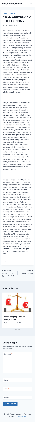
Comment (8, 354)
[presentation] (17, 303)
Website (7, 398)
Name (6, 380)
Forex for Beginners (9, 13)
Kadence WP (21, 416)
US (5, 261)
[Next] (30, 310)
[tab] (13, 329)
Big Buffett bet (27, 272)
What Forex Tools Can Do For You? (8, 273)
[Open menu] (31, 3)
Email (6, 389)
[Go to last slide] (5, 310)
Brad (6, 25)
